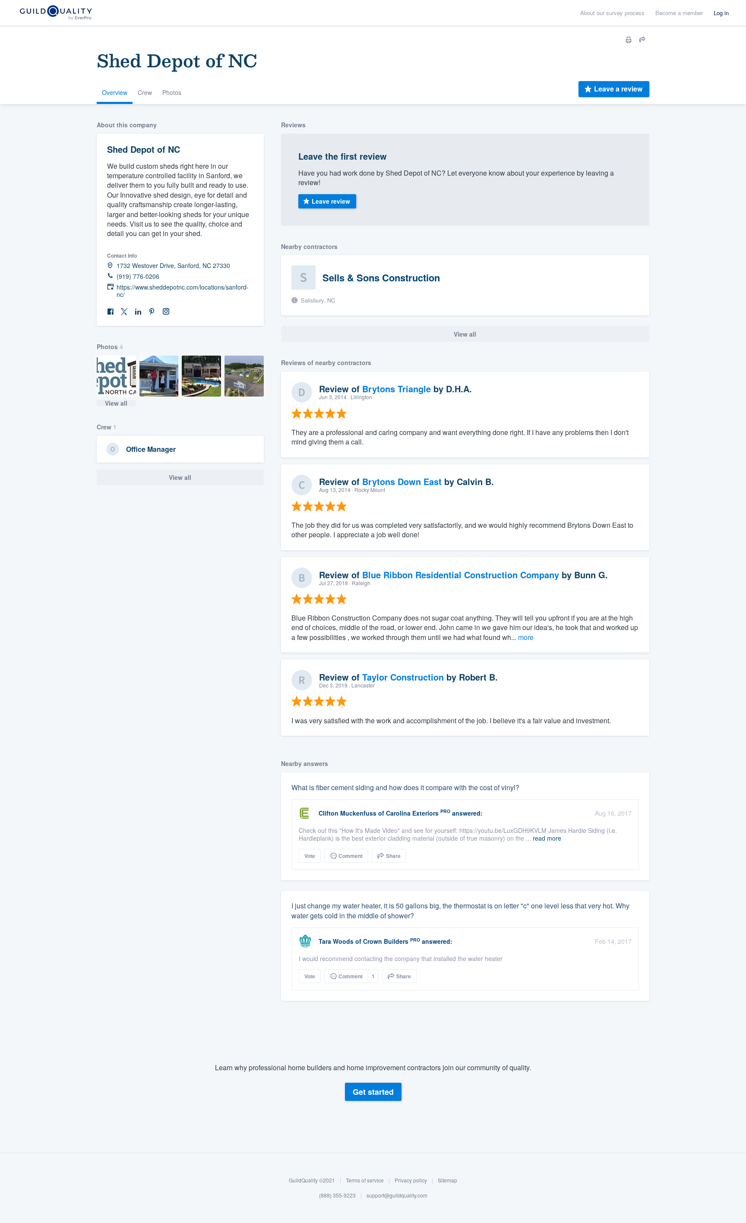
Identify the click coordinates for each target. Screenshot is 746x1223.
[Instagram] (165, 311)
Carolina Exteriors (412, 813)
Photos (171, 92)
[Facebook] (110, 311)
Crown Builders (385, 941)
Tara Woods (336, 941)
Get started (373, 1092)
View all (116, 403)
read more (547, 838)
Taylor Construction (403, 677)
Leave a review (618, 89)
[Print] (628, 40)
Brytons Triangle (396, 388)
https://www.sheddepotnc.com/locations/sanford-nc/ (183, 291)
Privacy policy (411, 1180)
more (526, 637)
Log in (721, 13)
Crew (145, 92)
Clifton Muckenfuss (347, 813)
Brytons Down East (402, 481)
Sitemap (447, 1180)
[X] (124, 311)
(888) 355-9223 (337, 1195)
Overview (114, 92)
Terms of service (365, 1180)
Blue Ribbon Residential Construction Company (460, 574)
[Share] (642, 40)
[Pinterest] (152, 311)
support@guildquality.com (397, 1195)
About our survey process (612, 13)
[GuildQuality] (55, 13)
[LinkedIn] (138, 311)
